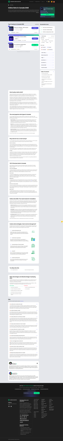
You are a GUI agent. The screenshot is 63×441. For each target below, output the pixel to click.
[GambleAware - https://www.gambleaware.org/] (25, 415)
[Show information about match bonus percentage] (46, 60)
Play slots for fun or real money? (46, 76)
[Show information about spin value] (46, 62)
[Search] (46, 2)
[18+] (20, 415)
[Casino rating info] (19, 32)
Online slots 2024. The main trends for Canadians (46, 79)
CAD (31, 180)
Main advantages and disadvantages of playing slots (47, 84)
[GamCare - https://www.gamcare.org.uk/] (21, 417)
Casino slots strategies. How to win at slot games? (47, 82)
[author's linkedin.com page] (37, 363)
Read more (37, 12)
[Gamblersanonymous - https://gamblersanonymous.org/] (24, 417)
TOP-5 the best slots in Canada (46, 77)
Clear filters (52, 36)
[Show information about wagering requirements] (44, 57)
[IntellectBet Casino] (23, 38)
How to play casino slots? (45, 73)
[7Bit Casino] (47, 12)
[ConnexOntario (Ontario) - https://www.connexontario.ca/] (23, 418)
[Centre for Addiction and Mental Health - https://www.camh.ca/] (21, 422)
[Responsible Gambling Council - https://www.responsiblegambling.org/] (26, 417)
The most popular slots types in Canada (47, 74)
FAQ (42, 86)
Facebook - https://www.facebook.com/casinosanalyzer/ (9, 406)
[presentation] (31, 393)
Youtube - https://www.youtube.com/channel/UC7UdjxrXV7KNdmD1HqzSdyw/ (11, 406)
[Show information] (46, 52)
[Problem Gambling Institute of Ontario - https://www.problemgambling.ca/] (24, 420)
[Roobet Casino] (23, 46)
